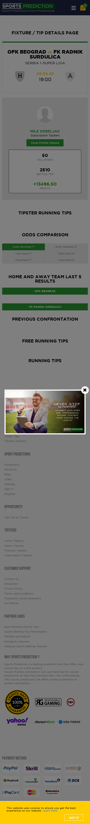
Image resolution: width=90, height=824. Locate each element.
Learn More (50, 810)
